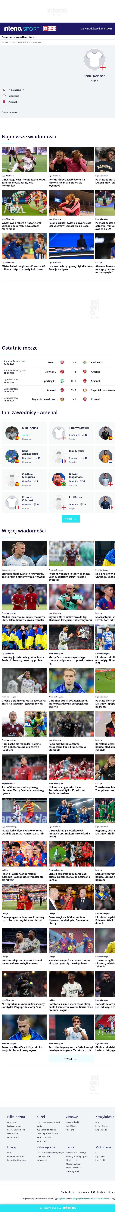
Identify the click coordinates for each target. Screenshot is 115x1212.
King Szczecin (101, 1129)
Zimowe (72, 1116)
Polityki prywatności (81, 1198)
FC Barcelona (12, 1137)
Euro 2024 (11, 1122)
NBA (97, 1122)
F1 (96, 1152)
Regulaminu (62, 1198)
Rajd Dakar (100, 1156)
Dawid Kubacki (72, 1122)
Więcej (68, 518)
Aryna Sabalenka (73, 1167)
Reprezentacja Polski (16, 1156)
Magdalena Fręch (73, 1164)
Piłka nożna (23, 42)
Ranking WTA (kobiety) (76, 1152)
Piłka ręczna (46, 1147)
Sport (13, 42)
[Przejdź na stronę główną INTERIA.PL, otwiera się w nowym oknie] (13, 28)
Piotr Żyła (70, 1129)
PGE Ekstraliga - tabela (46, 1129)
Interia (5, 42)
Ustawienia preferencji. (100, 1198)
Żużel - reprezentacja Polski (48, 1133)
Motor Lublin (42, 1141)
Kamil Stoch (71, 1126)
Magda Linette (72, 1160)
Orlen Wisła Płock (44, 1156)
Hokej (11, 1147)
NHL (9, 1152)
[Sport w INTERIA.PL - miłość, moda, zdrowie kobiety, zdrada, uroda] (31, 28)
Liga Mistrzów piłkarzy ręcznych (50, 1152)
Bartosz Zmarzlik (44, 1137)
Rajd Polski (100, 1160)
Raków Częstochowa (16, 1129)
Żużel (41, 1116)
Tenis (70, 1147)
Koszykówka (104, 1116)
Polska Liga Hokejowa (16, 1160)
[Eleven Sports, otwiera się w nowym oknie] (49, 28)
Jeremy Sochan (101, 1126)
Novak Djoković (73, 1171)
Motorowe (103, 1147)
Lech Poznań (12, 1133)
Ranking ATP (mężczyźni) (76, 1156)
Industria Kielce (43, 1160)
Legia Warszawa (14, 1126)
